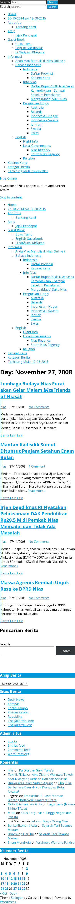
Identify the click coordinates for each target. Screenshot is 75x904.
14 (19, 878)
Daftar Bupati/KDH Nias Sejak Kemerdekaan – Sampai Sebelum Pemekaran (52, 90)
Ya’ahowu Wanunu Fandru (55, 842)
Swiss (35, 133)
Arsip (11, 31)
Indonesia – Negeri (44, 116)
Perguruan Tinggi (36, 103)
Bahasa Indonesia (28, 65)
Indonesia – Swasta (44, 120)
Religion (29, 158)
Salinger (17, 898)
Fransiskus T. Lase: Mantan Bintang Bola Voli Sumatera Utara (35, 798)
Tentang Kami (25, 27)
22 (23, 883)
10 (2, 878)
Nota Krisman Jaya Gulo (25, 804)
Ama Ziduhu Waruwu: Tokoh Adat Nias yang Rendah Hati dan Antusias (40, 776)
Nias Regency (40, 150)
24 (2, 888)
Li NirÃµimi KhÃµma (29, 52)
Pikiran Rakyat (18, 712)
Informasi (15, 56)
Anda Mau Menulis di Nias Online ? (40, 61)
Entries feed (16, 745)
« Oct (3, 893)
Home (12, 14)
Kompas (13, 704)
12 (10, 878)
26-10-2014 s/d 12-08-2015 (27, 18)
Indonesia (30, 69)
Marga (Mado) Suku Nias (49, 99)
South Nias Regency (45, 154)
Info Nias (29, 82)
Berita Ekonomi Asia (22, 825)
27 (15, 888)
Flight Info (30, 141)
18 (6, 883)
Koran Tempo (18, 708)
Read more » (36, 491)
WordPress (8, 902)
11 (6, 878)
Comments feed (19, 750)
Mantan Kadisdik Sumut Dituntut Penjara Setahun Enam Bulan (37, 450)
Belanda (36, 112)
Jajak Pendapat (26, 35)
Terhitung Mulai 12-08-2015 (28, 171)
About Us (14, 22)
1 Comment (37, 466)
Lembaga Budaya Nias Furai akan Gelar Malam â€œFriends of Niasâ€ (35, 389)
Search (5, 2)
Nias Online (8, 178)
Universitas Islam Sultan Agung (30, 783)
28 (19, 888)
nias (3, 407)
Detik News (16, 699)
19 (10, 883)
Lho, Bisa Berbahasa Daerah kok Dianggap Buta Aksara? (40, 787)
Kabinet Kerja (40, 78)
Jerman (36, 124)
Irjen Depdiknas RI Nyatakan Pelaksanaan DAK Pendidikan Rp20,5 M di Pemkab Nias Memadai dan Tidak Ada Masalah (34, 520)
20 (15, 883)
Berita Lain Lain (11, 435)
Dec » (13, 893)
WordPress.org (18, 754)
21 (19, 883)
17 (2, 883)
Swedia (36, 129)
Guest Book (16, 39)
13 (15, 878)
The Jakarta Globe (21, 721)
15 (23, 878)
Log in (12, 741)
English (20, 137)
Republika (15, 716)
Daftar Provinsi (42, 73)
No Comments (39, 407)
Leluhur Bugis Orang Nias (49, 821)
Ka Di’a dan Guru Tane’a (36, 770)
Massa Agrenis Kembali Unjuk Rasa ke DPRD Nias (34, 585)
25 (6, 888)
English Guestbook (29, 48)
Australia (37, 107)
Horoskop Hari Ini (21, 834)
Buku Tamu (23, 44)
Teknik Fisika (17, 774)
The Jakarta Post (20, 725)
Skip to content (11, 197)
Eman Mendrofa (19, 842)
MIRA (11, 813)
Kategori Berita (19, 167)
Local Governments (37, 145)
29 (23, 888)
